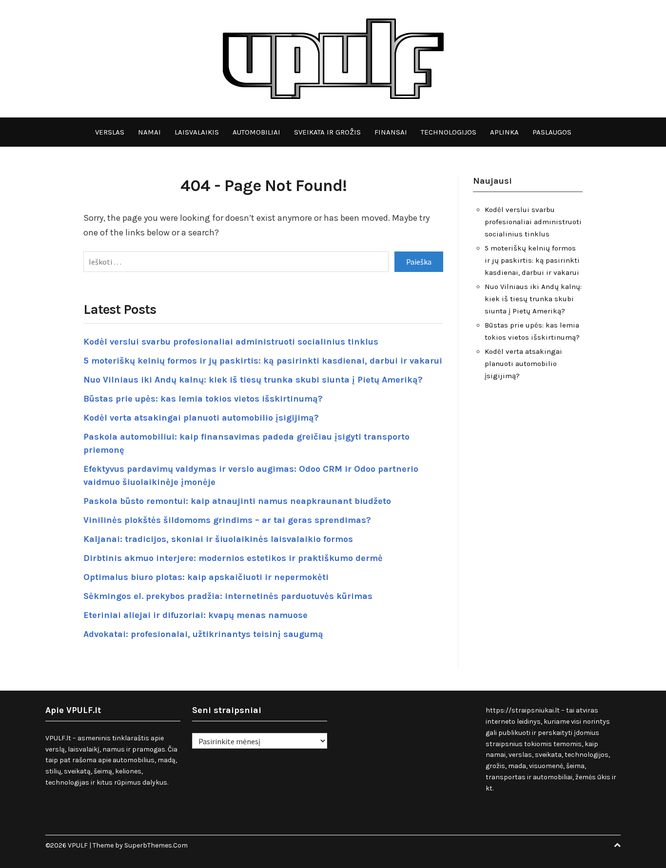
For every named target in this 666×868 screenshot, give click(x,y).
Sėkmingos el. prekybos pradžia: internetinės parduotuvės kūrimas (227, 596)
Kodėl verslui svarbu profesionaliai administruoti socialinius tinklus (230, 341)
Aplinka (504, 132)
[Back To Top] (617, 845)
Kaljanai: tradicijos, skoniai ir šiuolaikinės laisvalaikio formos (218, 539)
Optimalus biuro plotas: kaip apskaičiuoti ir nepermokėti (206, 577)
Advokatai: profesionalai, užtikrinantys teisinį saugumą (203, 634)
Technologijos (448, 132)
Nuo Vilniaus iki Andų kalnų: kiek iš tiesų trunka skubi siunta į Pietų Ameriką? (253, 379)
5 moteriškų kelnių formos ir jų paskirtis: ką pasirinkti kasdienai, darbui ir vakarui (262, 360)
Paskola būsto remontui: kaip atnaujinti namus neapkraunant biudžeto (237, 501)
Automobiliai (256, 132)
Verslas (109, 132)
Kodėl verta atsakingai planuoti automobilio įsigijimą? (201, 417)
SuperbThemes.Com (156, 845)
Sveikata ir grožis (327, 132)
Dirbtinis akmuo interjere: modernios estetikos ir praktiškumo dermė (233, 558)
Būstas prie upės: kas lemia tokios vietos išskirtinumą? (203, 398)
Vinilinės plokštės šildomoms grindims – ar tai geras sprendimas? (227, 520)
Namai (149, 132)
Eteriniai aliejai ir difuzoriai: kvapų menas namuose (195, 615)
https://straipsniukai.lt (523, 710)
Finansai (390, 132)
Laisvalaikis (197, 132)
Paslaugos (551, 132)
